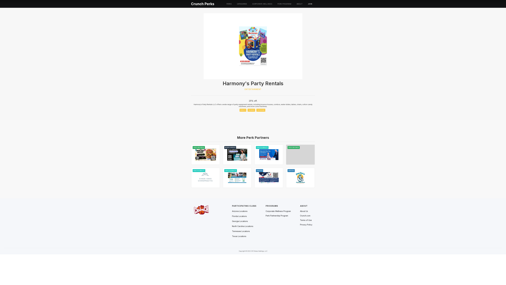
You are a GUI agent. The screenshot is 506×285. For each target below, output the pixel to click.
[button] (229, 4)
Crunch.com (305, 216)
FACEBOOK (251, 110)
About (300, 4)
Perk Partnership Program (277, 216)
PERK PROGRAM (284, 4)
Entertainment (253, 89)
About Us (304, 211)
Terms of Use (306, 220)
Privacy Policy (306, 225)
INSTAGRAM (260, 110)
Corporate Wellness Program (278, 211)
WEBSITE (243, 110)
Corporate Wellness (262, 4)
